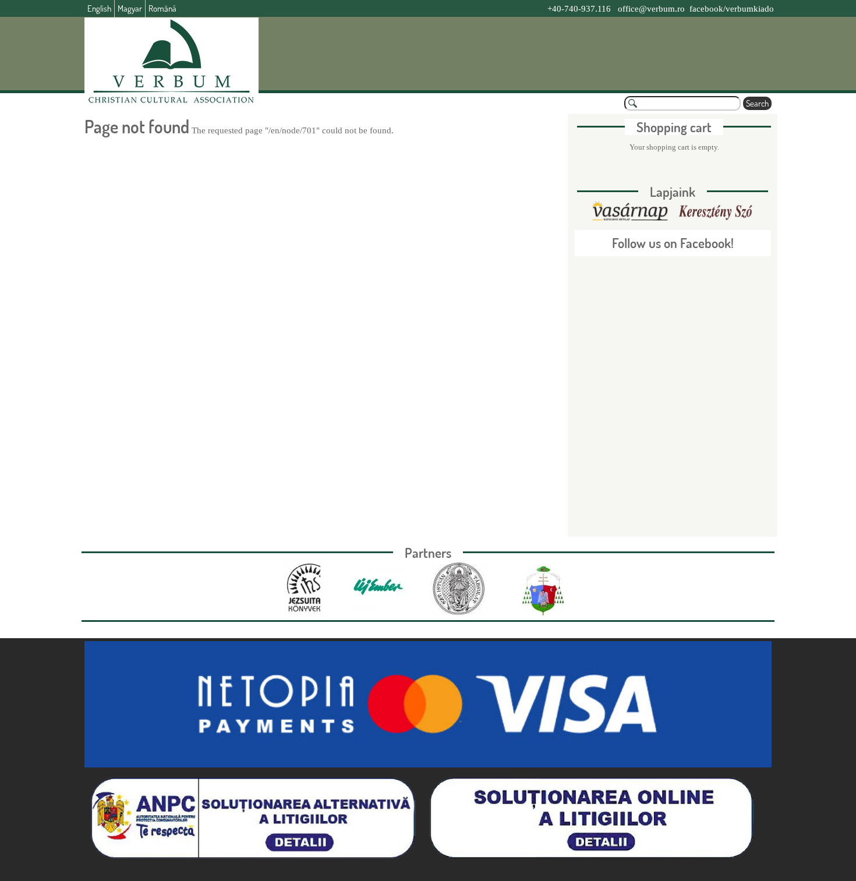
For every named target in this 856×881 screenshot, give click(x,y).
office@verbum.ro (651, 8)
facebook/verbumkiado (731, 8)
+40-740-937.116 (579, 8)
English (99, 8)
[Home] (171, 61)
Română (162, 8)
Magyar (130, 8)
